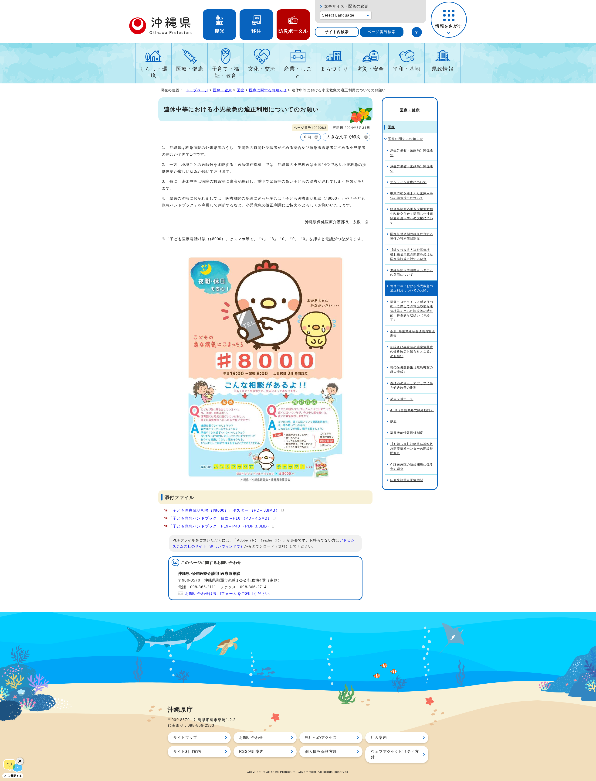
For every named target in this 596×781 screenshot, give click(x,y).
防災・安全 (370, 69)
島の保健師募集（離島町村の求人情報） (411, 369)
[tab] (337, 32)
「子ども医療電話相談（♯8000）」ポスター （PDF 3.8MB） (224, 510)
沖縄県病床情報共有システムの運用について (411, 272)
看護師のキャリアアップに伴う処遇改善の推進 (411, 385)
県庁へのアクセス (321, 738)
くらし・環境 (153, 72)
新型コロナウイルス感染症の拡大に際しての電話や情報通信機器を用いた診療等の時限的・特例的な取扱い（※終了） (411, 311)
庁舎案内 (379, 738)
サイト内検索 (337, 32)
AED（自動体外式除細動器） (412, 410)
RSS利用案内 (251, 752)
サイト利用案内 (187, 752)
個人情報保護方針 (321, 752)
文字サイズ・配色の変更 (346, 6)
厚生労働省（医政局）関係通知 (411, 153)
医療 (240, 90)
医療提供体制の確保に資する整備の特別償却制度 (411, 236)
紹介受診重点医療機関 (406, 480)
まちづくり (334, 69)
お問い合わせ (251, 738)
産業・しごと (298, 72)
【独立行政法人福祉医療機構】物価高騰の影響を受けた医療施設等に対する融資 (411, 254)
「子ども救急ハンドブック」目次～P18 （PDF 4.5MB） (220, 518)
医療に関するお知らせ (268, 90)
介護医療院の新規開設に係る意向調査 (411, 467)
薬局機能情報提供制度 (406, 433)
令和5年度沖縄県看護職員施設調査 (412, 333)
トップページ (197, 90)
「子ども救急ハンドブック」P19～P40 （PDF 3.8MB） (220, 526)
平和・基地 (406, 69)
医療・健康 (189, 69)
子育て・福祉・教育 (226, 72)
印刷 (307, 137)
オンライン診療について (408, 182)
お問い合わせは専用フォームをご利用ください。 (229, 594)
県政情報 (443, 69)
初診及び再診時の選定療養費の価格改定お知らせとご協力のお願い (411, 351)
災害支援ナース (401, 399)
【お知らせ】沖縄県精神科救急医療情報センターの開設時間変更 (411, 448)
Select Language (338, 15)
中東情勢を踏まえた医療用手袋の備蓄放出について (411, 195)
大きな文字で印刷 (343, 136)
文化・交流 (262, 69)
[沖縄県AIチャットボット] (12, 768)
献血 (393, 421)
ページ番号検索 (382, 32)
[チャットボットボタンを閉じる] (20, 761)
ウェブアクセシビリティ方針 (395, 754)
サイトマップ (185, 738)
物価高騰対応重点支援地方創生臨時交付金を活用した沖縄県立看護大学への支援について (411, 215)
